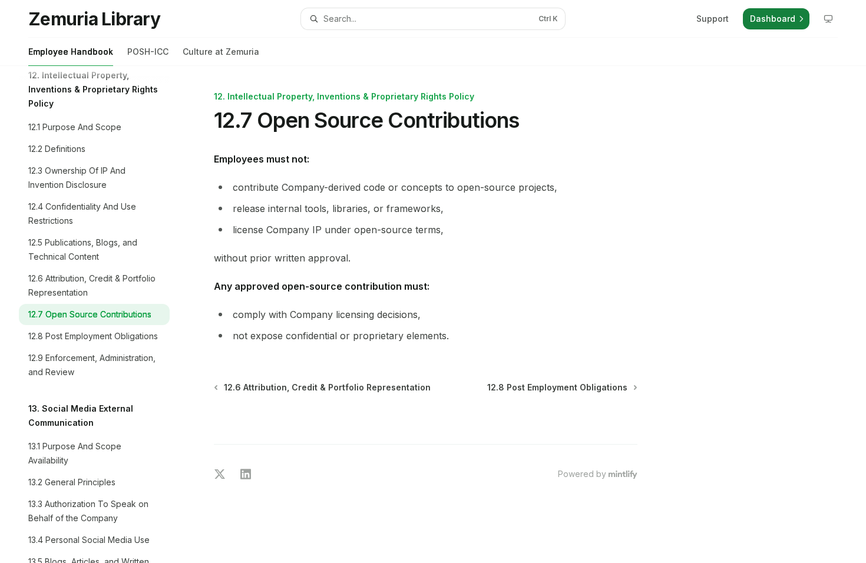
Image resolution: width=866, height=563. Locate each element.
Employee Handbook (70, 52)
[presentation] (104, 314)
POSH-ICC (147, 52)
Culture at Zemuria (221, 52)
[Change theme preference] (828, 18)
